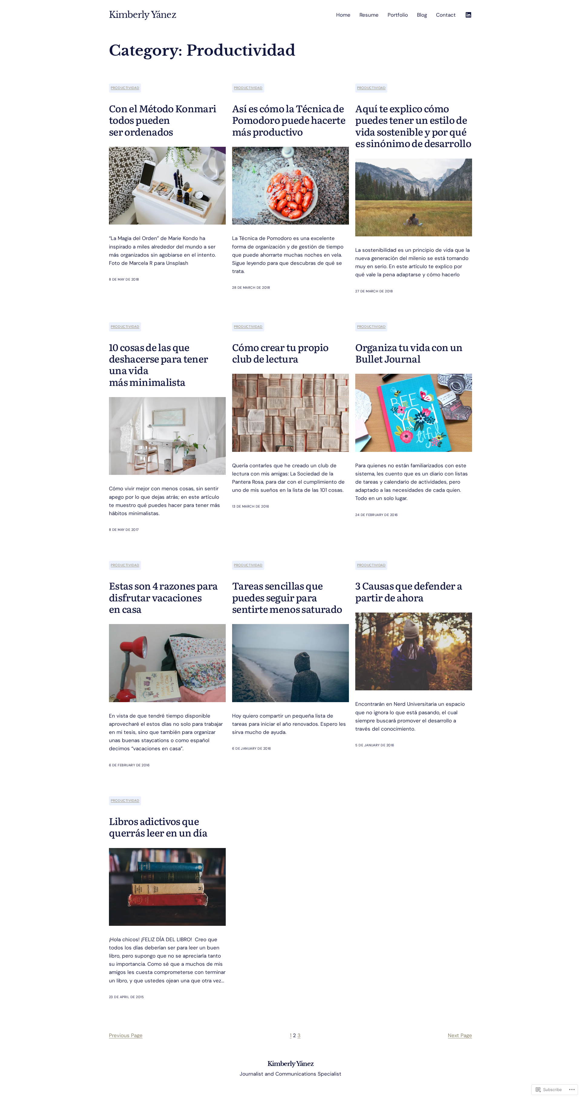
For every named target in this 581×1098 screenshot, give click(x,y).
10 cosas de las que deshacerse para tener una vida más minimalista (158, 364)
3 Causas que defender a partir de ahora (408, 591)
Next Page (460, 1035)
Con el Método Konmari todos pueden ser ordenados (162, 119)
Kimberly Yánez (142, 14)
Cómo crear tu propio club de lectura (280, 352)
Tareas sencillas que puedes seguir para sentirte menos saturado (287, 597)
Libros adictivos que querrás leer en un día (158, 826)
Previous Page (126, 1035)
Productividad (125, 88)
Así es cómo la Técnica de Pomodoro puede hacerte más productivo (288, 119)
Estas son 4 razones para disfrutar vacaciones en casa (163, 597)
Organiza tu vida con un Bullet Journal (408, 352)
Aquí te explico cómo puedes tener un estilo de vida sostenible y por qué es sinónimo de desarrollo (413, 125)
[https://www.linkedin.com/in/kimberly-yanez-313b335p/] (468, 14)
